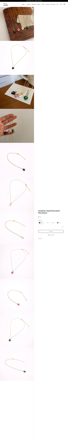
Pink (53, 222)
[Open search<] (61, 4)
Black (41, 222)
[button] (62, 227)
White (48, 222)
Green (60, 222)
